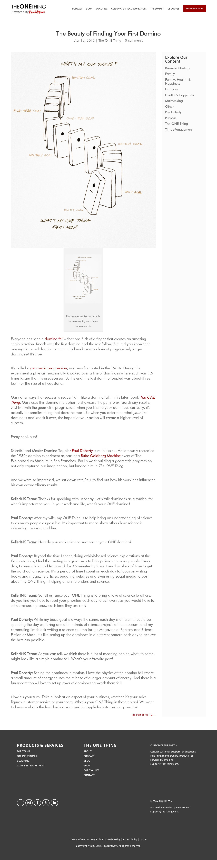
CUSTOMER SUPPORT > (163, 745)
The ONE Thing (109, 40)
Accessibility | (131, 839)
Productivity (173, 112)
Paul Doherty (82, 451)
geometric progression (48, 368)
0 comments (134, 40)
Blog (87, 760)
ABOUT (88, 751)
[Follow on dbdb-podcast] (20, 802)
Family (170, 74)
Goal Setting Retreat (30, 765)
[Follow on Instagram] (29, 802)
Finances (171, 89)
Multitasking (174, 101)
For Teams (23, 751)
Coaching (101, 8)
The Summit (157, 8)
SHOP (87, 765)
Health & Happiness (179, 95)
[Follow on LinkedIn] (54, 802)
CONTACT (89, 775)
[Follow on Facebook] (37, 802)
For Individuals (27, 756)
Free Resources (194, 8)
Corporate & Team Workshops (129, 8)
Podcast (77, 8)
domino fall (54, 339)
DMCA (143, 839)
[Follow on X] (46, 802)
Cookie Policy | (114, 839)
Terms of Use (77, 839)
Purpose (171, 118)
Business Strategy (177, 68)
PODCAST (89, 756)
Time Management (179, 129)
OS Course (173, 8)
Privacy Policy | (96, 839)
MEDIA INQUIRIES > (161, 801)
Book (89, 8)
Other (169, 106)
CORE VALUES (91, 770)
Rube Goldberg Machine (101, 456)
